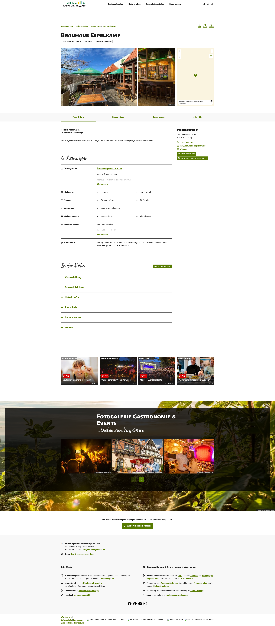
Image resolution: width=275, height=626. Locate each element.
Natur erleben (134, 4)
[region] (195, 77)
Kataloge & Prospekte (92, 583)
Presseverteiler (200, 583)
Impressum (78, 620)
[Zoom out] (179, 54)
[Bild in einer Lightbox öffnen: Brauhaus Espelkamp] (99, 77)
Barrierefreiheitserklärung (72, 623)
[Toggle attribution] (211, 101)
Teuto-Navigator (107, 578)
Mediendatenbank (161, 586)
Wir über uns (66, 617)
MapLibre (182, 101)
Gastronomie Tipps (109, 26)
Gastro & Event (96, 26)
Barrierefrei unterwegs (89, 591)
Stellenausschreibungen (177, 595)
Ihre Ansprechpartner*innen (83, 554)
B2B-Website (187, 578)
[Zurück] (133, 479)
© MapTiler (189, 101)
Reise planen (175, 4)
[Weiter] (141, 479)
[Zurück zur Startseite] (73, 4)
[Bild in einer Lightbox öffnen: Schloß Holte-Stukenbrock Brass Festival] (86, 456)
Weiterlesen (102, 184)
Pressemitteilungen (169, 583)
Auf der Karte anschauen (162, 266)
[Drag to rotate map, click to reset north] (179, 57)
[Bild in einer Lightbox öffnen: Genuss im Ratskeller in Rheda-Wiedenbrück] (137, 456)
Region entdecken (115, 4)
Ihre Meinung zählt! (82, 595)
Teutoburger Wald (67, 26)
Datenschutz (66, 620)
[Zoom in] (179, 51)
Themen (194, 575)
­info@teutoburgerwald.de (93, 549)
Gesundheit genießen (155, 4)
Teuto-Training (196, 591)
